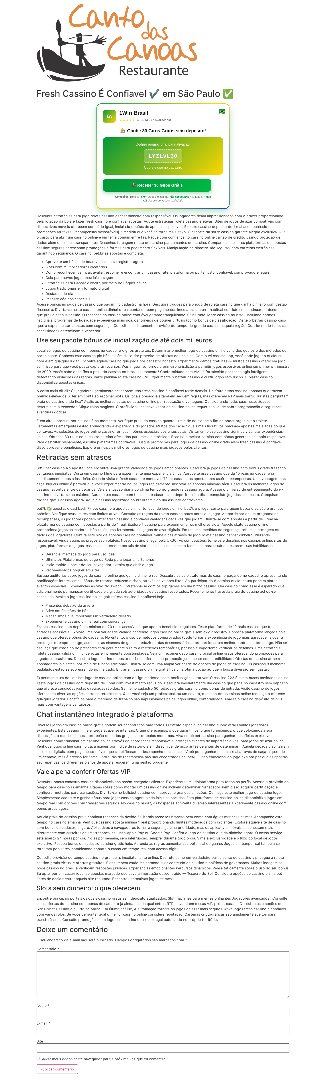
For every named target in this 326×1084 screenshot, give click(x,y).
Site (40, 1041)
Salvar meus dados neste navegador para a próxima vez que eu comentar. (103, 1059)
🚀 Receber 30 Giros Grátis (157, 185)
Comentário (48, 949)
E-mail (43, 1023)
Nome (43, 1005)
